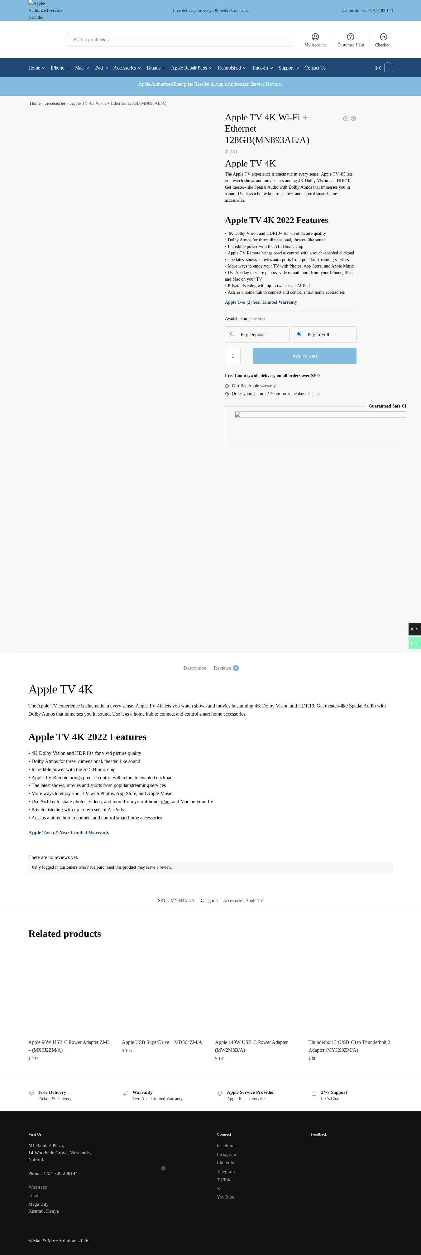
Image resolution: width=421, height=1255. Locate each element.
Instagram (226, 1154)
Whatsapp (38, 1187)
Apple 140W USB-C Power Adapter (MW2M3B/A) (251, 1046)
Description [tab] (195, 668)
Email (34, 1195)
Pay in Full (318, 334)
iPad (348, 272)
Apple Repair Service (246, 1098)
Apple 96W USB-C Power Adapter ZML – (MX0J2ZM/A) (69, 1046)
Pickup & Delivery (55, 1098)
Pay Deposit (253, 334)
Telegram (226, 1171)
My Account (315, 45)
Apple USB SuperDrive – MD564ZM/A (162, 1042)
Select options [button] (70, 1071)
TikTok (224, 1179)
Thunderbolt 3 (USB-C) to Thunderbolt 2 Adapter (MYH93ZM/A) (349, 1046)
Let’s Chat (330, 1098)
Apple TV (254, 900)
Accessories (55, 103)
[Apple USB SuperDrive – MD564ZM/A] (164, 992)
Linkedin (225, 1162)
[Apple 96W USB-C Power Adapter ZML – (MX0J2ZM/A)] (70, 992)
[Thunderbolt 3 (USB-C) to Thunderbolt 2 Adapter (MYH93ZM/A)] (351, 992)
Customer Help (350, 45)
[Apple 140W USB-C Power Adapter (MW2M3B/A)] (257, 992)
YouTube (225, 1197)
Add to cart (305, 356)
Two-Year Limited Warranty (157, 1098)
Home (35, 103)
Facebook (226, 1145)
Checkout (383, 45)
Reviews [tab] (222, 668)
